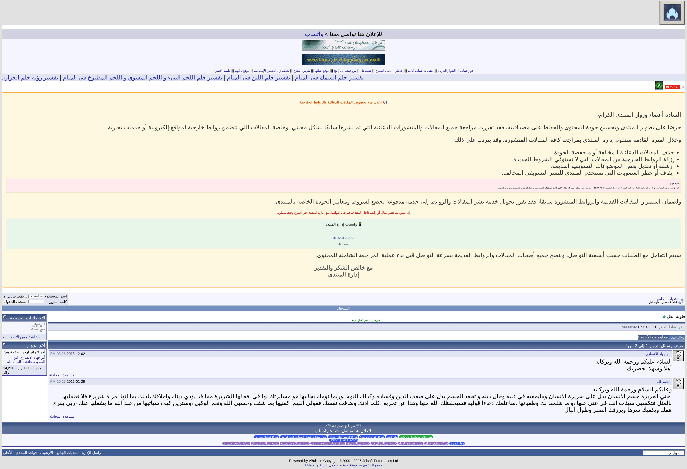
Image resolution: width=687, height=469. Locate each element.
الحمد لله (664, 382)
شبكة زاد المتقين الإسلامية (271, 70)
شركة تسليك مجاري (266, 436)
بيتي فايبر (392, 436)
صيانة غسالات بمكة (358, 443)
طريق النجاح (302, 70)
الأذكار (399, 70)
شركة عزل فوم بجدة (372, 436)
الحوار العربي (447, 70)
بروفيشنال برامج (345, 70)
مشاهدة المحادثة (62, 375)
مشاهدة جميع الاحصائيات (21, 337)
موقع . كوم (242, 70)
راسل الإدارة (91, 453)
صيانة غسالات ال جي (384, 443)
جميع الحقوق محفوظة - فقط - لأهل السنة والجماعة (343, 465)
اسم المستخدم (55, 296)
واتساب (314, 34)
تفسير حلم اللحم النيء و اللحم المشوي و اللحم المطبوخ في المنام (160, 77)
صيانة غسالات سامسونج (295, 443)
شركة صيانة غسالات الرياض (327, 443)
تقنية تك (365, 70)
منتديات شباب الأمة (420, 70)
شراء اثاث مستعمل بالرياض (416, 436)
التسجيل (343, 308)
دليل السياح (383, 70)
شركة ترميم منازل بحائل (343, 436)
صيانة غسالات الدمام (410, 443)
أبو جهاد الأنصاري (658, 354)
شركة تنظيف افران (436, 443)
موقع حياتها (322, 70)
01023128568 (343, 238)
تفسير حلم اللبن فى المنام (276, 77)
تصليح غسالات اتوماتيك (265, 443)
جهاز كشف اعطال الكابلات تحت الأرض (303, 436)
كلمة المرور (58, 302)
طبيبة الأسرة (222, 70)
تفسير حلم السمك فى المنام (347, 77)
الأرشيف (46, 453)
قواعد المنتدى (26, 453)
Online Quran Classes (343, 440)
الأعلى (7, 453)
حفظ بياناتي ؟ (13, 296)
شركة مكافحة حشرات (236, 443)
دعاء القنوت (457, 443)
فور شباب (466, 70)
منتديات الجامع (668, 299)
